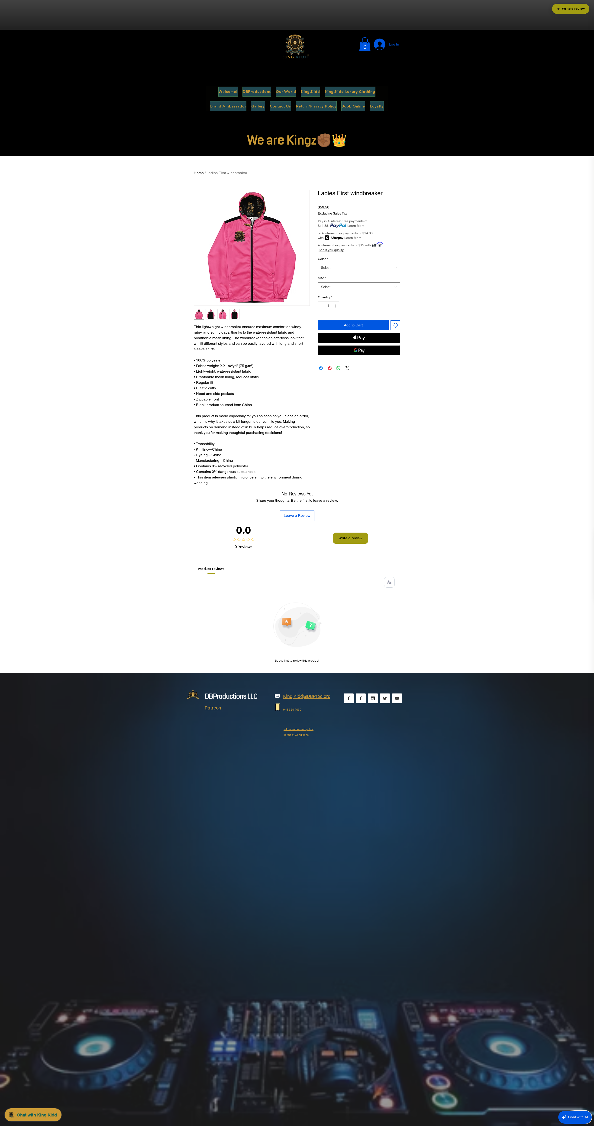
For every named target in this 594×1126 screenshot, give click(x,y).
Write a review (350, 538)
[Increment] (336, 306)
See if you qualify (331, 250)
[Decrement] (321, 306)
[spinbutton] (328, 306)
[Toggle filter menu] (389, 582)
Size (322, 278)
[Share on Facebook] (321, 368)
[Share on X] (347, 368)
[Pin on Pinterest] (330, 368)
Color (323, 259)
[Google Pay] (359, 350)
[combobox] (359, 267)
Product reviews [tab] (211, 568)
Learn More (356, 226)
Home (199, 173)
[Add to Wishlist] (395, 325)
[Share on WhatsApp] (338, 368)
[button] (365, 44)
